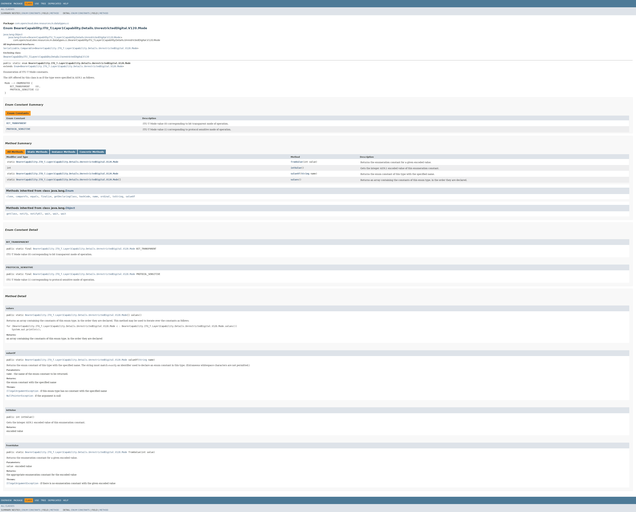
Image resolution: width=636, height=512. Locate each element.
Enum (16, 66)
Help (65, 3)
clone (9, 196)
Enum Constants (31, 13)
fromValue (297, 161)
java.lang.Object (12, 34)
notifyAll (36, 213)
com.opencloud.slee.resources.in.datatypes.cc (42, 23)
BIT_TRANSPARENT (16, 123)
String (305, 173)
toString (117, 196)
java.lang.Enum (17, 37)
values (295, 179)
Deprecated (54, 3)
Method (54, 13)
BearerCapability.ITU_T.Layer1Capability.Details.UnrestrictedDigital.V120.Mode (74, 37)
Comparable (27, 48)
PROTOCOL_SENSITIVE (18, 129)
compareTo (22, 196)
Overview (6, 3)
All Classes (7, 9)
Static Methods (37, 152)
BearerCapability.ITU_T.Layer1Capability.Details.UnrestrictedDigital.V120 (46, 56)
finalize (46, 196)
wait (47, 213)
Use (37, 3)
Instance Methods (63, 152)
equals (34, 196)
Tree (43, 3)
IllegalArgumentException (22, 391)
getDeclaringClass (65, 196)
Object (70, 208)
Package (18, 3)
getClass (11, 213)
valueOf (295, 173)
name (95, 196)
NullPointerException (19, 395)
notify (24, 213)
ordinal (105, 196)
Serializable (11, 48)
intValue (296, 167)
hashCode (84, 196)
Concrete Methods (92, 152)
